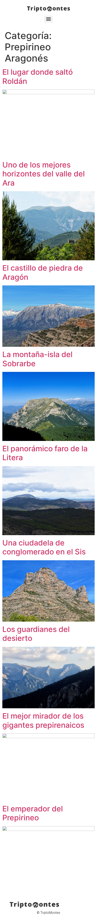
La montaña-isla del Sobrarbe (37, 359)
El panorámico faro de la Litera (45, 453)
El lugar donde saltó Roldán (37, 76)
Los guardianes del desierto (36, 634)
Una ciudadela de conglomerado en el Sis (44, 547)
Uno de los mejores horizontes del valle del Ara (43, 173)
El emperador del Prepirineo (32, 813)
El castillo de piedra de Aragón (42, 272)
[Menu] (48, 19)
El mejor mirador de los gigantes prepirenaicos (43, 720)
